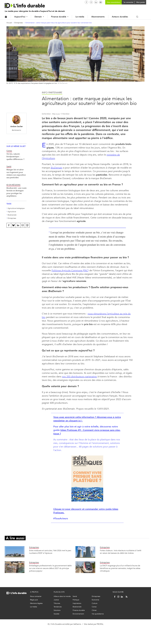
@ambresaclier (16, 130)
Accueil (6, 16)
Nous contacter (36, 596)
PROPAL (100, 624)
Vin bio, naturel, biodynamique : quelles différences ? (15, 156)
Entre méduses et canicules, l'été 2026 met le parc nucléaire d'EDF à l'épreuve (50, 551)
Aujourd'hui (19, 16)
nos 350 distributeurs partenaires (79, 376)
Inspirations (77, 603)
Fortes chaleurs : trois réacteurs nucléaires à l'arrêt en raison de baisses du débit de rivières (120, 551)
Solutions (57, 610)
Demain (38, 16)
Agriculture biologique (16, 208)
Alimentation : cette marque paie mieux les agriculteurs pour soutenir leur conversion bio (58, 23)
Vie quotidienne (98, 614)
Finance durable (58, 16)
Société (56, 614)
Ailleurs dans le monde (62, 596)
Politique (76, 600)
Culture (94, 603)
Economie (95, 600)
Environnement (78, 614)
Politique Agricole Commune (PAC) (70, 270)
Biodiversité (12, 215)
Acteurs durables (120, 16)
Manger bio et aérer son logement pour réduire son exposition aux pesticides (16, 173)
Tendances (58, 607)
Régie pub (34, 600)
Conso (94, 607)
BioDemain (56, 167)
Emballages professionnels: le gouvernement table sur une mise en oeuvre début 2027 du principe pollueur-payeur (50, 568)
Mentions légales (36, 603)
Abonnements (98, 16)
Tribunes (57, 603)
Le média (80, 16)
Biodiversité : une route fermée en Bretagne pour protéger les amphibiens (16, 192)
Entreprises (18, 23)
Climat (94, 610)
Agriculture (12, 211)
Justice (56, 600)
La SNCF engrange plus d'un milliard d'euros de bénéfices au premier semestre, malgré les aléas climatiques (120, 568)
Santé (75, 596)
